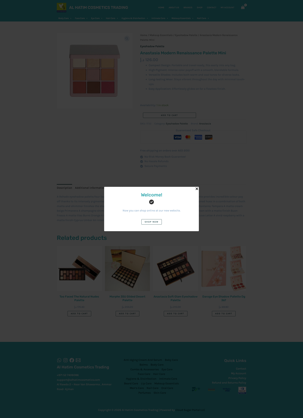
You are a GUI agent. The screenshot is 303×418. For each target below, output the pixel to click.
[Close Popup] (197, 189)
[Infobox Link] (151, 205)
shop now (151, 222)
